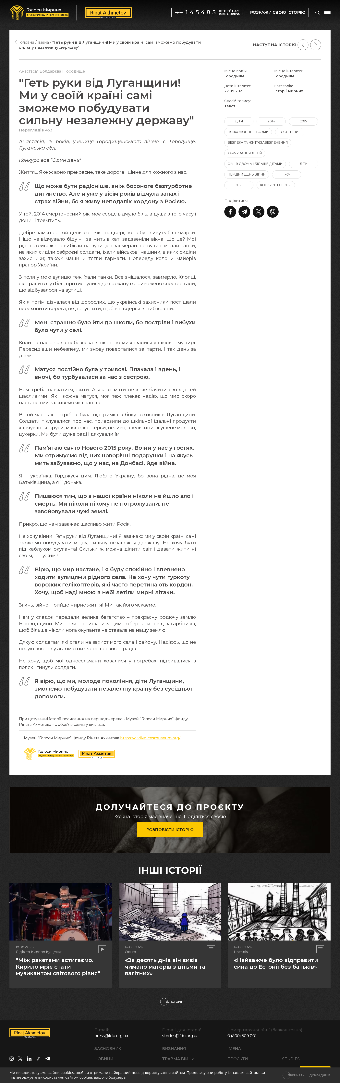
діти (239, 121)
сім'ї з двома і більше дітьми (255, 164)
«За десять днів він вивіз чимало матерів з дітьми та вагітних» (165, 967)
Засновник (107, 1048)
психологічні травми (248, 132)
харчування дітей (245, 153)
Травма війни (178, 1058)
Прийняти (296, 1075)
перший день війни (247, 174)
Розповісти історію (170, 829)
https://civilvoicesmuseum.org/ (150, 738)
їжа (287, 174)
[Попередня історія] (303, 44)
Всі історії (173, 1001)
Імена (234, 1048)
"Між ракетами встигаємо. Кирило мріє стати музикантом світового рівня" (58, 967)
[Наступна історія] (315, 44)
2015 (303, 121)
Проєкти (237, 1058)
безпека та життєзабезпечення (258, 142)
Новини (103, 1058)
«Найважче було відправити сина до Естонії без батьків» (276, 963)
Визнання (174, 1048)
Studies (291, 1058)
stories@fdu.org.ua (180, 1035)
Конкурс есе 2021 (276, 185)
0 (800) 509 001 (241, 1035)
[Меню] (327, 13)
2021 (239, 185)
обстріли (289, 132)
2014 (271, 121)
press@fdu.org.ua (111, 1035)
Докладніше (320, 1075)
